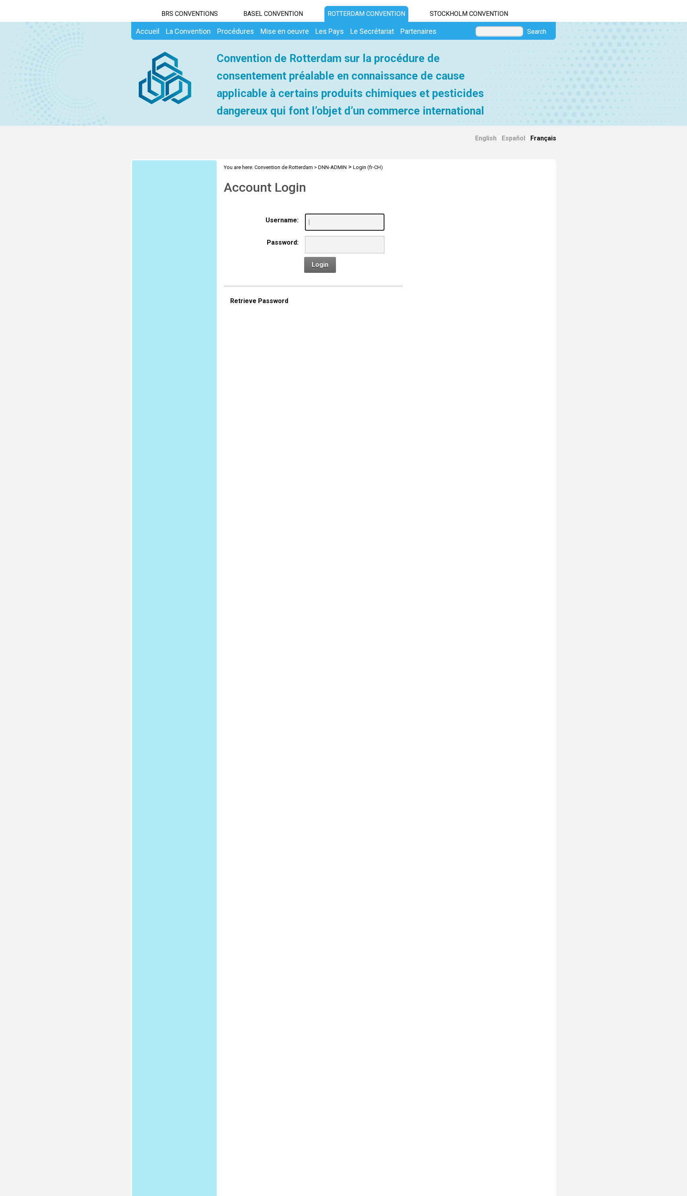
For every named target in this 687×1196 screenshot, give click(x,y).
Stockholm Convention (469, 14)
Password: (283, 242)
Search (536, 32)
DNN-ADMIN (332, 167)
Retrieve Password (259, 301)
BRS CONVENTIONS (189, 14)
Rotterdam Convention (366, 14)
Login (320, 264)
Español (513, 138)
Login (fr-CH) (368, 167)
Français (543, 138)
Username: (282, 220)
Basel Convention (273, 14)
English (486, 138)
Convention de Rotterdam (283, 167)
